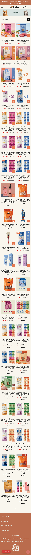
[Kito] (14, 7)
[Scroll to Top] (28, 547)
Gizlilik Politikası (5, 541)
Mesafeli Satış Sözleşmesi (21, 539)
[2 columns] (28, 19)
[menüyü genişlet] (2, 7)
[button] (5, 7)
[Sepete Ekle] (13, 35)
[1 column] (24, 19)
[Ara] (23, 7)
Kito (17, 535)
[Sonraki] (18, 508)
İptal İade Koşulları (17, 541)
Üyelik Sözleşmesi (6, 539)
